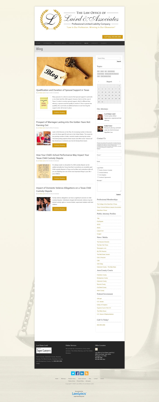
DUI (98, 71)
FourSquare (100, 221)
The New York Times (102, 245)
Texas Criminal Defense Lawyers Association (109, 207)
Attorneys (47, 43)
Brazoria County (101, 284)
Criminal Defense (103, 172)
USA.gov (99, 298)
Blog (86, 43)
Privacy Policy (80, 381)
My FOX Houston (101, 251)
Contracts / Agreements (105, 177)
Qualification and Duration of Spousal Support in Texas (62, 90)
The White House (101, 311)
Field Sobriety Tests (106, 76)
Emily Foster (108, 126)
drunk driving (111, 71)
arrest (102, 71)
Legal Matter (100, 167)
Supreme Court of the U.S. (104, 308)
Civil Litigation (102, 175)
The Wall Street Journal (103, 254)
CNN (98, 260)
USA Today (100, 264)
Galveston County (102, 281)
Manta (98, 227)
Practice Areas (60, 43)
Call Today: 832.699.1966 (112, 37)
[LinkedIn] (82, 373)
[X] (73, 373)
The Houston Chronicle (103, 242)
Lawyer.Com (100, 231)
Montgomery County (102, 278)
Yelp (98, 218)
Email (98, 161)
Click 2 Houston (101, 257)
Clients (104, 43)
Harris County (100, 290)
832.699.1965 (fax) (100, 359)
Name (99, 148)
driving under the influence (111, 73)
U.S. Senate (100, 301)
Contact (95, 43)
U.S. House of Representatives (105, 314)
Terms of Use (71, 381)
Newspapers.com (101, 248)
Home (38, 43)
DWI (98, 76)
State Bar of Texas (102, 210)
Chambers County (102, 275)
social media (100, 73)
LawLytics (79, 393)
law (106, 71)
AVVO (98, 224)
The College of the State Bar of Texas (107, 204)
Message (99, 180)
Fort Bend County (101, 287)
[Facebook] (77, 373)
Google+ (99, 234)
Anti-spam (88, 381)
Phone (99, 155)
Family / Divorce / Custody (105, 170)
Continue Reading (59, 112)
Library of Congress (102, 304)
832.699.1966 (101, 325)
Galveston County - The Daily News (106, 267)
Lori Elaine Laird (41, 92)
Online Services (75, 43)
